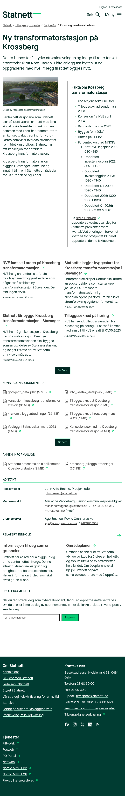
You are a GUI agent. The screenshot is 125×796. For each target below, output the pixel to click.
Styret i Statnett (14, 690)
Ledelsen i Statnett (16, 684)
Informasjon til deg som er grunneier (26, 548)
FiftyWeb (11, 743)
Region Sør (50, 25)
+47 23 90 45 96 (101, 506)
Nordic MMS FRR (17, 768)
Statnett (7, 25)
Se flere (62, 370)
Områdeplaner (78, 545)
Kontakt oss (115, 7)
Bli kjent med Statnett (18, 678)
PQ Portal (12, 756)
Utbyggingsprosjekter (27, 25)
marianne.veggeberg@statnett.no (66, 506)
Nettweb (11, 762)
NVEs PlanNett (86, 218)
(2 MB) (34, 466)
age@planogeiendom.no (61, 523)
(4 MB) (92, 415)
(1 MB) (92, 402)
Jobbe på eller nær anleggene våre (27, 709)
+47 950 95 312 (55, 511)
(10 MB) (34, 402)
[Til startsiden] (22, 14)
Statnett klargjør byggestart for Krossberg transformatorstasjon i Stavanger (93, 268)
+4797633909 (89, 523)
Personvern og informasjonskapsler (89, 708)
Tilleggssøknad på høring (86, 315)
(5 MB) (30, 392)
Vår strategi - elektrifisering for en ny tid (31, 696)
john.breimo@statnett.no (61, 493)
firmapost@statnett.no (92, 696)
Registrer (70, 617)
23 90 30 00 (85, 683)
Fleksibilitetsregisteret (21, 780)
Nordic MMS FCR (17, 774)
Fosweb (11, 749)
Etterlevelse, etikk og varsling (23, 715)
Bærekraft (10, 703)
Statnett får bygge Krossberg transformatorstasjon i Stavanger (31, 318)
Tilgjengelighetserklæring (85, 714)
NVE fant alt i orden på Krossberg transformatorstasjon (31, 265)
